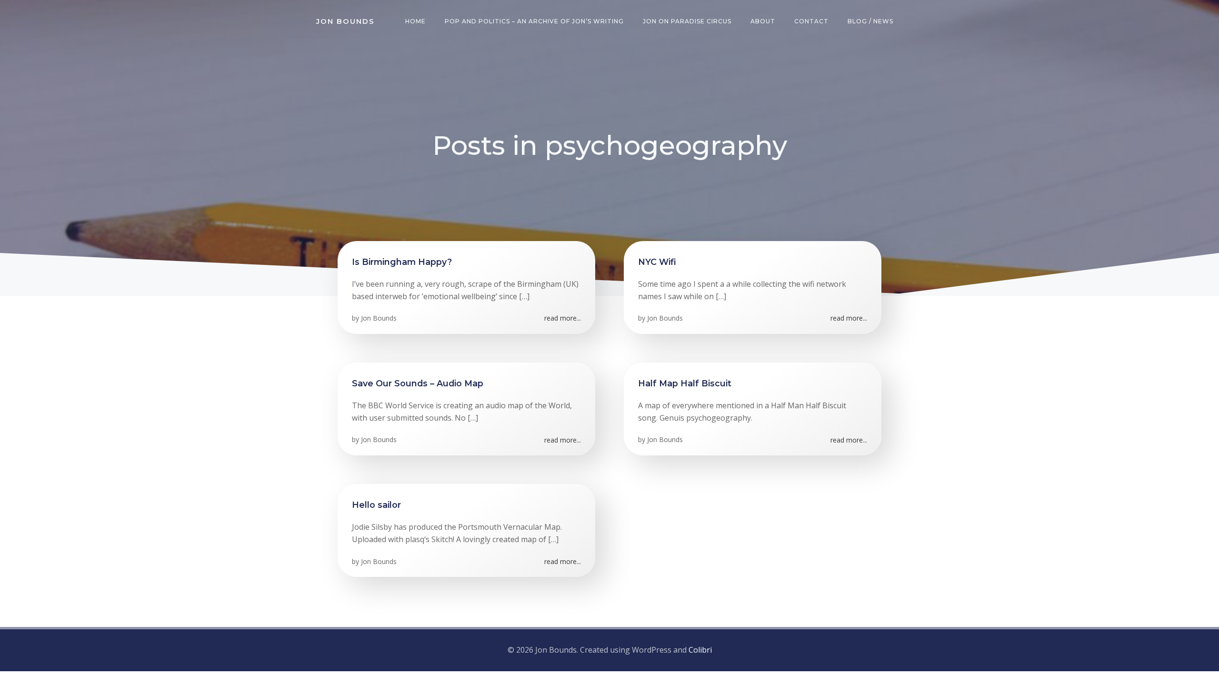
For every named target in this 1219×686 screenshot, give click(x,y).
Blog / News (870, 21)
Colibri (700, 650)
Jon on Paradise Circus (687, 21)
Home (415, 21)
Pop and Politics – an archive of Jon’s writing (534, 21)
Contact (811, 21)
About (762, 21)
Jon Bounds (379, 318)
